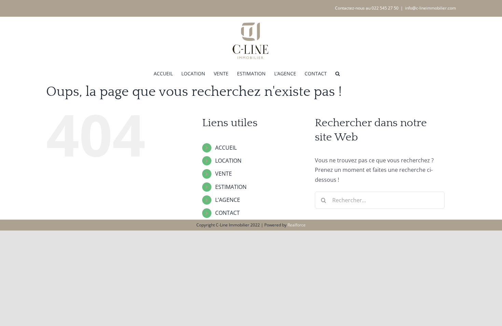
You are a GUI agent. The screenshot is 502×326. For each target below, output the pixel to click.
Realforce (297, 225)
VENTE (223, 173)
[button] (337, 73)
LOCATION (228, 160)
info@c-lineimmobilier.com (430, 8)
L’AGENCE (227, 200)
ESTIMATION (231, 187)
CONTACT (227, 213)
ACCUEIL (226, 147)
